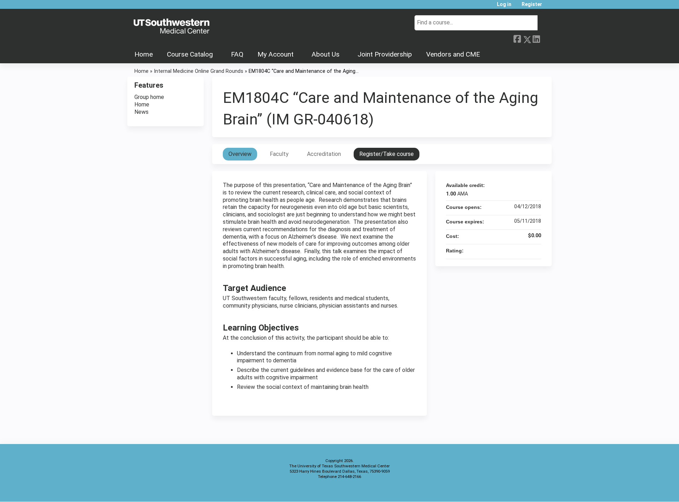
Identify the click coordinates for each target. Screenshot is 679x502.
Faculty (279, 154)
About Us (326, 54)
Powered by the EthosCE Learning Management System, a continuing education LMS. (526, 490)
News (141, 112)
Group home (149, 97)
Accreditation (324, 154)
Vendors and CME (453, 54)
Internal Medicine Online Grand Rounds (198, 71)
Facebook (517, 38)
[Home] (171, 26)
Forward (545, 37)
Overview (239, 154)
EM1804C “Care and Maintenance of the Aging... (304, 71)
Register (532, 4)
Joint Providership (385, 54)
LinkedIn (536, 37)
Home (143, 54)
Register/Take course (386, 154)
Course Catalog (190, 54)
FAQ (237, 54)
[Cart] (549, 7)
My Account (275, 54)
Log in (504, 4)
